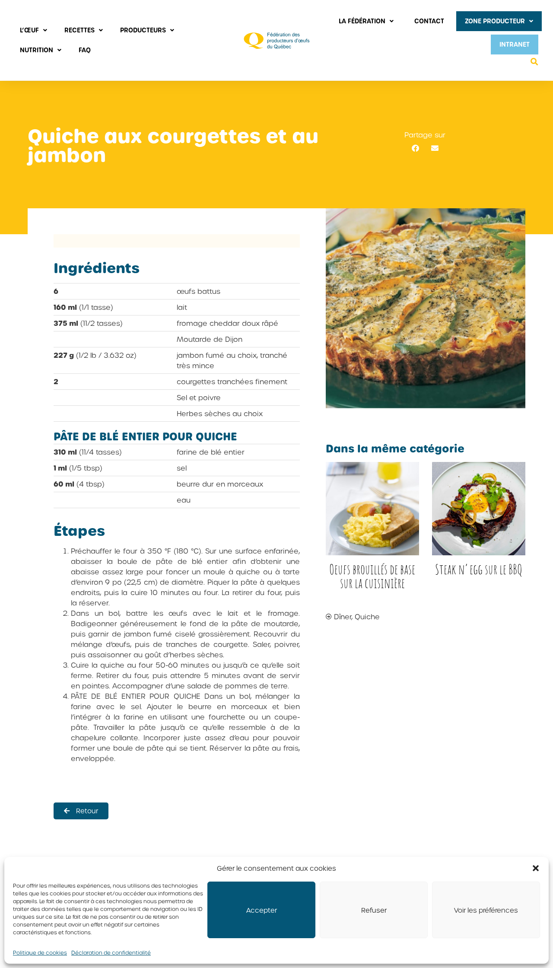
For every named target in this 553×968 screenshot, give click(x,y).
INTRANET (514, 44)
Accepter (261, 910)
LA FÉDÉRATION (362, 21)
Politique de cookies (40, 952)
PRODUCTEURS (143, 30)
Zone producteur (495, 21)
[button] (535, 868)
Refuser (374, 910)
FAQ (85, 50)
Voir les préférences (486, 910)
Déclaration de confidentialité (111, 952)
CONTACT (429, 21)
